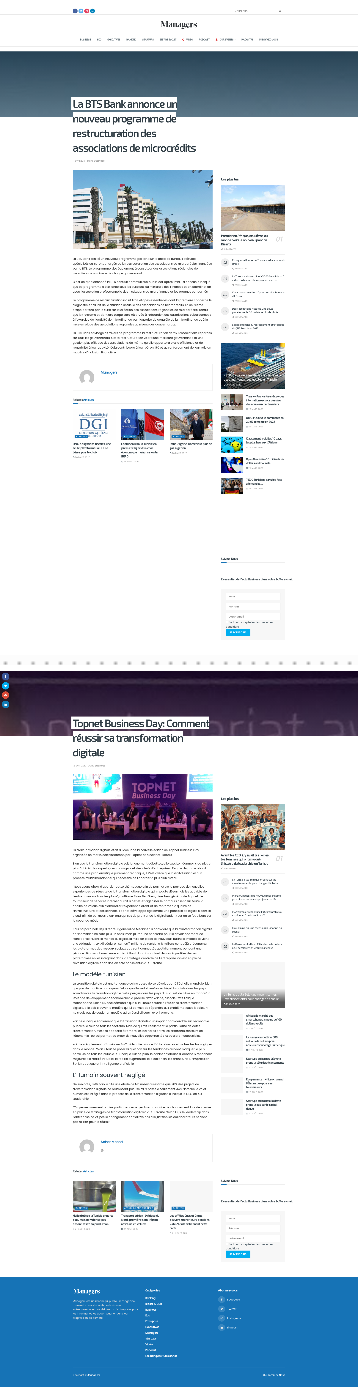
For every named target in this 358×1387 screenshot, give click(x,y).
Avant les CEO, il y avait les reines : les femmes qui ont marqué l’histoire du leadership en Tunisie (245, 859)
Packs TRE (247, 39)
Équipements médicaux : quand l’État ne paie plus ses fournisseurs (264, 1083)
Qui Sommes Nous (274, 1375)
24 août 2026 (82, 1228)
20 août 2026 (255, 1067)
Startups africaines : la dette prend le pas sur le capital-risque (263, 1104)
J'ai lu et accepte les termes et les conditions (249, 624)
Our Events (227, 39)
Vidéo (189, 39)
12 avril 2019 (79, 765)
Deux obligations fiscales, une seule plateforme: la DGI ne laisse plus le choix (92, 448)
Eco (99, 39)
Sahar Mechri (112, 1141)
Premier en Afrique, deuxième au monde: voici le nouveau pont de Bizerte (244, 240)
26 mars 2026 (82, 457)
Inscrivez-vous (268, 39)
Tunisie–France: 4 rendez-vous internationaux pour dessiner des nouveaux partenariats (265, 400)
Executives (113, 39)
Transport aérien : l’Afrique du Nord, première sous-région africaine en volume (140, 1220)
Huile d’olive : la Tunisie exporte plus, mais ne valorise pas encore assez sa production (93, 1220)
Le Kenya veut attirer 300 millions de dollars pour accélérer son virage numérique (265, 1041)
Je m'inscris (238, 632)
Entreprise (151, 1321)
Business (85, 39)
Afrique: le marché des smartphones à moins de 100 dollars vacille (264, 1019)
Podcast (204, 39)
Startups (148, 39)
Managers (109, 372)
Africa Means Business (138, 1208)
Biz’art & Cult (168, 39)
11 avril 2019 (79, 161)
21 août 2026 (232, 1004)
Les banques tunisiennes (161, 1356)
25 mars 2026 (255, 409)
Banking (131, 39)
